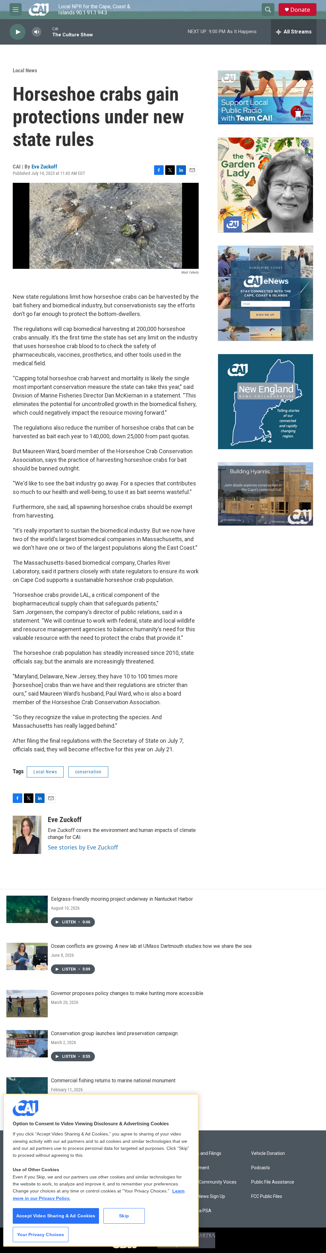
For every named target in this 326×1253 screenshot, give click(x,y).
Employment (196, 1167)
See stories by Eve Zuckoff (83, 847)
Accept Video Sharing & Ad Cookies (56, 1215)
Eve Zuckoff (44, 166)
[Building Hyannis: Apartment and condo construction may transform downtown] (265, 494)
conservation (88, 771)
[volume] (36, 32)
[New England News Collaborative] (265, 401)
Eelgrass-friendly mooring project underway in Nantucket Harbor (122, 899)
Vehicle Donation (268, 1153)
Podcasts (260, 1167)
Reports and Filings (202, 1153)
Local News (25, 70)
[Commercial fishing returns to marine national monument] (27, 1091)
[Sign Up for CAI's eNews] (265, 293)
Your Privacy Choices (40, 1234)
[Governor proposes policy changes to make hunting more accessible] (27, 1003)
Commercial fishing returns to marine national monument (113, 1081)
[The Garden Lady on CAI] (265, 185)
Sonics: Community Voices (210, 1182)
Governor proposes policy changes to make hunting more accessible (127, 993)
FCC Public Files (266, 1196)
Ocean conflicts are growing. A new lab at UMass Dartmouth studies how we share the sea (151, 946)
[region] (101, 1170)
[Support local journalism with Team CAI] (265, 97)
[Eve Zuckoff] (27, 835)
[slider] (47, 31)
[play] (17, 32)
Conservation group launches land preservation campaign (114, 1033)
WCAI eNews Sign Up (204, 1196)
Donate (300, 9)
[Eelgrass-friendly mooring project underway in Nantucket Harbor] (27, 909)
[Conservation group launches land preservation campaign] (27, 1043)
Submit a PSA (197, 1210)
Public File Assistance (272, 1182)
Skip (124, 1215)
